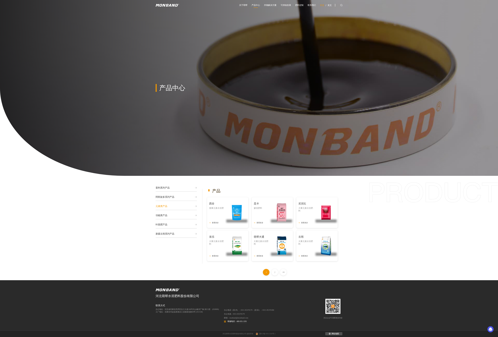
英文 (330, 5)
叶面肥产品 (161, 224)
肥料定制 (299, 5)
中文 (322, 5)
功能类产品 (161, 215)
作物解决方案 (270, 5)
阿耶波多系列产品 (165, 197)
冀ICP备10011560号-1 (267, 334)
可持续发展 (286, 5)
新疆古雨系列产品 (165, 233)
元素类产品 (161, 206)
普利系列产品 (163, 187)
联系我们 (312, 5)
